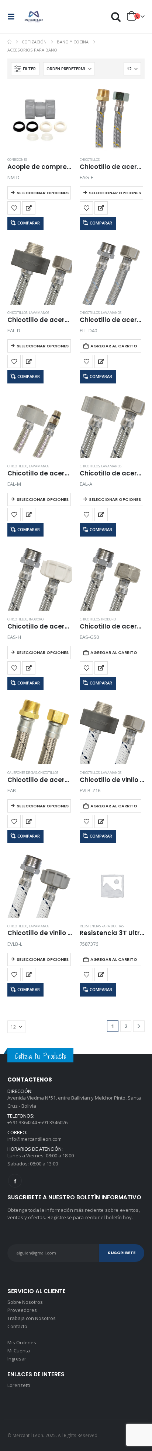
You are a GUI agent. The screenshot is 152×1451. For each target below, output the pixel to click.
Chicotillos (90, 159)
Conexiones (17, 159)
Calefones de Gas (22, 772)
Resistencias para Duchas (102, 926)
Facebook (15, 1181)
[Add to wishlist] (14, 208)
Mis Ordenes (21, 1342)
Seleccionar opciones (43, 193)
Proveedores (22, 1310)
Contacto (17, 1326)
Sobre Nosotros (25, 1302)
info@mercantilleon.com (34, 1139)
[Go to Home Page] (9, 42)
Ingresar (16, 1358)
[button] (13, 16)
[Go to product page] (39, 118)
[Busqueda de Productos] (116, 17)
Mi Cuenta (18, 1350)
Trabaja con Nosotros (31, 1318)
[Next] (139, 1026)
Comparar (28, 223)
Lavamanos (39, 312)
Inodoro (36, 619)
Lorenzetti (18, 1385)
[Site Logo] (34, 16)
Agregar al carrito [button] (113, 346)
